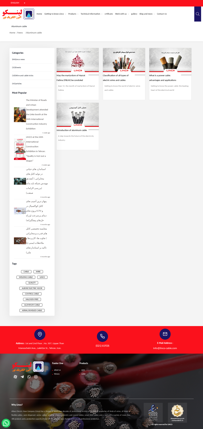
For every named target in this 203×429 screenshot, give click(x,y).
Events (16, 68)
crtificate (109, 14)
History (56, 374)
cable (26, 272)
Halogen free (32, 299)
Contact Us (162, 14)
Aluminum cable (34, 33)
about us (57, 370)
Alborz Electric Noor (32, 288)
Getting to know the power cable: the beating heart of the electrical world (169, 88)
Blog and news (146, 14)
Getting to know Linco (54, 14)
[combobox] (16, 3)
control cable (32, 294)
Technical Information (91, 14)
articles (17, 84)
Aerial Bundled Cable (32, 310)
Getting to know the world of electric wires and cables (122, 88)
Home (39, 14)
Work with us (121, 14)
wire (38, 272)
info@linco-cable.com (165, 348)
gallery (134, 14)
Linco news (18, 59)
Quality (32, 283)
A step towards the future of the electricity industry (76, 138)
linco (42, 277)
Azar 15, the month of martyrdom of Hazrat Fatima (76, 88)
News (20, 33)
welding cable (26, 277)
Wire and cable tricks (22, 76)
